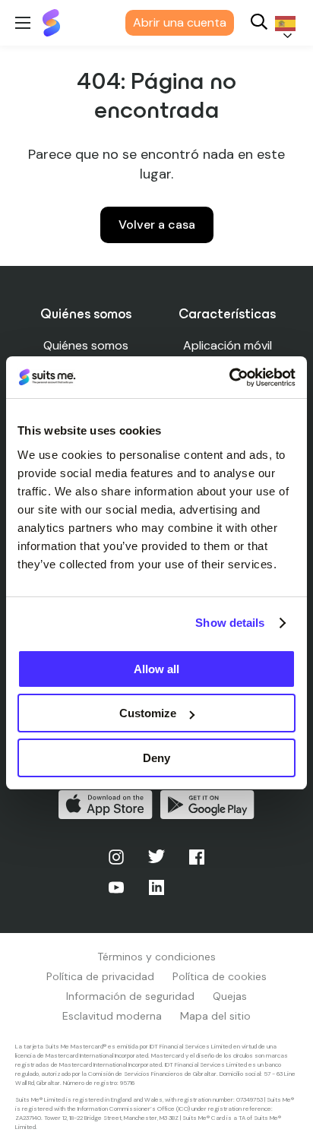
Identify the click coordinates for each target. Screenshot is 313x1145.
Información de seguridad (130, 996)
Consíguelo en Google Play (207, 804)
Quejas (230, 996)
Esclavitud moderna (112, 1016)
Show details (229, 622)
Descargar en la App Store (105, 804)
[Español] (282, 23)
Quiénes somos (85, 345)
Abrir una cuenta (179, 22)
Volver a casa (157, 224)
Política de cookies (219, 976)
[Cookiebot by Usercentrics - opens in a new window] (229, 377)
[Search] (259, 23)
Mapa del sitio (215, 1016)
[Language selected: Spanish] (282, 23)
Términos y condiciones (156, 956)
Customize (147, 713)
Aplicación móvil (227, 345)
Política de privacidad (100, 976)
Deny (156, 757)
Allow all (156, 669)
